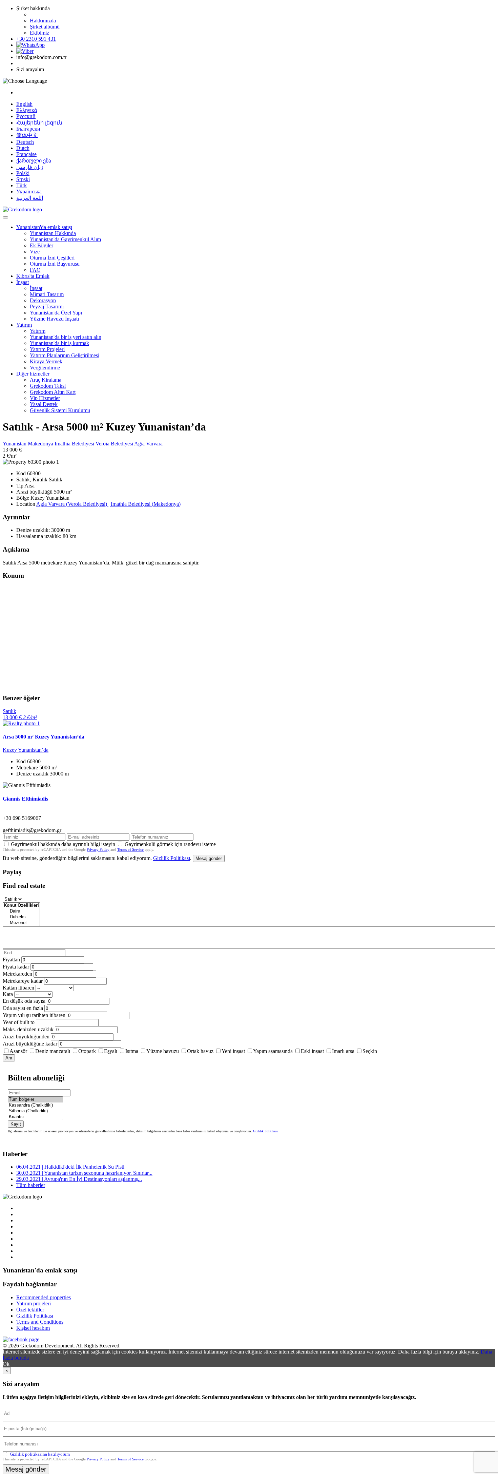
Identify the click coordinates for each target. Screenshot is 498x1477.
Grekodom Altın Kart (53, 392)
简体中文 (27, 135)
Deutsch (25, 142)
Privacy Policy (98, 849)
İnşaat (22, 282)
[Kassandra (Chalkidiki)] (35, 1105)
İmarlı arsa (343, 1051)
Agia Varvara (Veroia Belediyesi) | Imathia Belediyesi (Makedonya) (108, 504)
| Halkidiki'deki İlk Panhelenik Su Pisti (70, 1167)
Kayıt (16, 1124)
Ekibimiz (39, 33)
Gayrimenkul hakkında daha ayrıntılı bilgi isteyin (63, 844)
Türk (21, 185)
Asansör (18, 1051)
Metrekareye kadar (23, 981)
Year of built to (19, 1022)
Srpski (23, 179)
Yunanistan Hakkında (53, 233)
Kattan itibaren (18, 988)
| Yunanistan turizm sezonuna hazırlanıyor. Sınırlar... (84, 1173)
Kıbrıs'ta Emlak (32, 276)
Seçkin (369, 1051)
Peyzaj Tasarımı (47, 306)
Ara (8, 1057)
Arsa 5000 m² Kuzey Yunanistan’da (43, 737)
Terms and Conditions (39, 1322)
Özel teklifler (30, 1309)
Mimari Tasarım (47, 294)
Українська (29, 191)
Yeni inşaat (233, 1051)
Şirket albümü (45, 27)
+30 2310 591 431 (36, 39)
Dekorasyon (43, 300)
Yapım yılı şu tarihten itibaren (34, 1015)
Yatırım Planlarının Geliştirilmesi (64, 355)
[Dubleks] (21, 917)
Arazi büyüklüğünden (26, 1036)
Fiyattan (12, 959)
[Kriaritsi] (35, 1117)
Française (26, 154)
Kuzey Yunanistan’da (25, 750)
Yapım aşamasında (273, 1051)
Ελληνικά (26, 110)
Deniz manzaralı (52, 1051)
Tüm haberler (30, 1185)
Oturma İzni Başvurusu (55, 264)
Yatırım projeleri (33, 1303)
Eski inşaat (312, 1051)
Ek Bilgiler (41, 245)
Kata (8, 994)
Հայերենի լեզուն (39, 123)
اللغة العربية (29, 198)
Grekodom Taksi (48, 386)
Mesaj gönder (208, 858)
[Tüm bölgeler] (35, 1099)
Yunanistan (15, 443)
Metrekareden (17, 974)
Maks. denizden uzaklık (28, 1029)
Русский (26, 116)
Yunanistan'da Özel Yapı (56, 312)
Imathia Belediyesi (75, 443)
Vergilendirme (45, 367)
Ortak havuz (200, 1051)
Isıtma (131, 1051)
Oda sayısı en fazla (23, 1008)
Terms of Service (130, 849)
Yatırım (24, 325)
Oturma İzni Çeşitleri (52, 258)
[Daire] (21, 911)
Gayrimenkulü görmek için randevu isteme (170, 844)
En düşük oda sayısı (24, 1001)
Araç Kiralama (45, 380)
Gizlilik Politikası (171, 858)
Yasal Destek (44, 404)
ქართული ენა (33, 161)
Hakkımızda (43, 20)
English (24, 104)
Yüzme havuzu (162, 1051)
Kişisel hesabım (33, 1328)
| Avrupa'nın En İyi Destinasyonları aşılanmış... (79, 1179)
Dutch (22, 148)
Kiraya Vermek (46, 361)
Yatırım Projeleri (47, 349)
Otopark (87, 1051)
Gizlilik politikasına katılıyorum (40, 1454)
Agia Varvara (148, 443)
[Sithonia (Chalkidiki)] (35, 1111)
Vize (35, 251)
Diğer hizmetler (32, 374)
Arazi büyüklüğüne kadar (30, 1044)
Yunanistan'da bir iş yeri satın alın (65, 337)
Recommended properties (43, 1297)
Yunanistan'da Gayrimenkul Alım (65, 239)
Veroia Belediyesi (115, 443)
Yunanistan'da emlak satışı (44, 227)
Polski (22, 173)
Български (28, 129)
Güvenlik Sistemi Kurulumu (60, 410)
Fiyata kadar (16, 967)
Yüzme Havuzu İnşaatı (54, 319)
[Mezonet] (21, 923)
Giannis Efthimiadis (25, 799)
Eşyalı (110, 1051)
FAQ (35, 270)
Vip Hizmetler (45, 398)
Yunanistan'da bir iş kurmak (59, 343)
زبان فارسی (29, 167)
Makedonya (41, 443)
